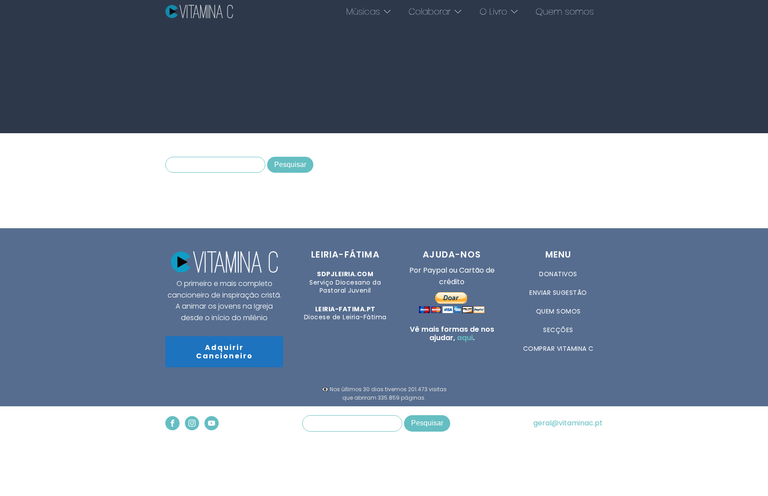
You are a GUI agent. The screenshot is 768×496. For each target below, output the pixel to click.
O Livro (493, 11)
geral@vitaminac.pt (568, 423)
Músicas (363, 11)
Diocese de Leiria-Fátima (345, 313)
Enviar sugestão (558, 292)
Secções (558, 329)
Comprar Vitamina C (558, 348)
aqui (465, 338)
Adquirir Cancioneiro (224, 351)
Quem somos (565, 11)
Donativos (558, 274)
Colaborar (429, 11)
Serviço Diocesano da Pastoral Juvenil (345, 282)
